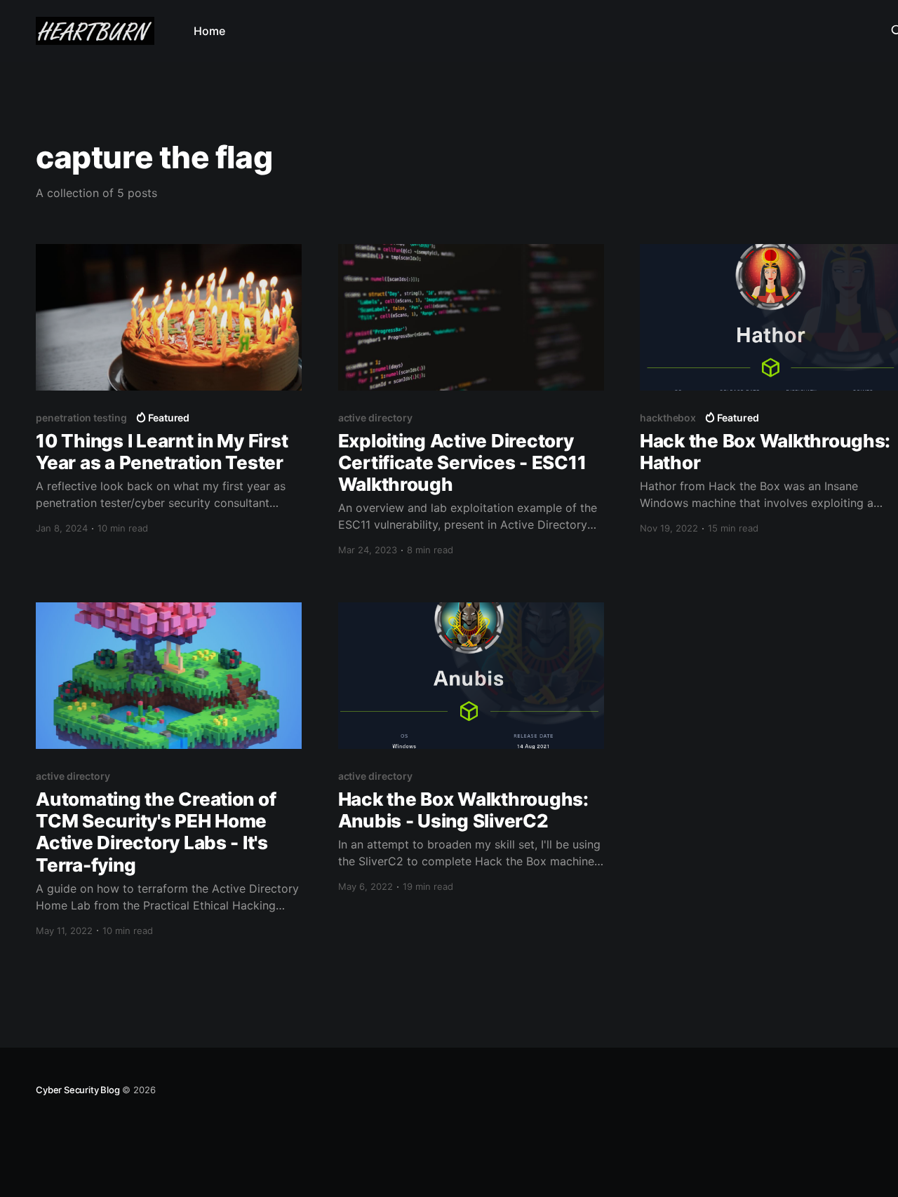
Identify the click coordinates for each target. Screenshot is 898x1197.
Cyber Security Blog (77, 1089)
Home (209, 31)
